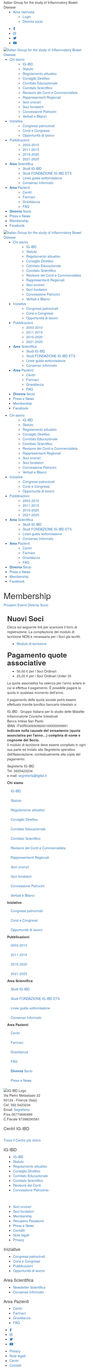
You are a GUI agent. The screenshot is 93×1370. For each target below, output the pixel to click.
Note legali (21, 1235)
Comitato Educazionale (28, 829)
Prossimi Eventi (15, 605)
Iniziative (14, 902)
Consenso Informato (26, 1017)
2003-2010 (19, 945)
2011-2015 (19, 954)
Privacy (18, 1239)
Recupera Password (28, 1220)
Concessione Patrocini (27, 885)
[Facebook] (14, 28)
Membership (22, 1216)
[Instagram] (14, 33)
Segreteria (22, 1109)
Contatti (19, 1230)
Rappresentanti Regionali (30, 857)
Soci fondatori (21, 876)
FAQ (14, 1061)
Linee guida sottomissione (30, 1008)
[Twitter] (14, 38)
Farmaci (17, 1042)
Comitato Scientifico (26, 838)
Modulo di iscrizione (31, 643)
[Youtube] (15, 42)
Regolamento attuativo (28, 810)
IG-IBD (16, 791)
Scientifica (20, 980)
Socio (21, 1070)
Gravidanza (19, 1052)
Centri (15, 1033)
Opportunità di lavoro (26, 929)
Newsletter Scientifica (29, 1287)
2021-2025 (19, 973)
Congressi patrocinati (27, 910)
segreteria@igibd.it (32, 775)
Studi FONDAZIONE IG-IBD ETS (35, 998)
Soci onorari (20, 866)
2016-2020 (19, 964)
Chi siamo (15, 782)
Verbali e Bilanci (23, 895)
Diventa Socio (38, 605)
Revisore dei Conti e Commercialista (38, 847)
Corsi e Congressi (24, 920)
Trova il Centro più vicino (22, 1140)
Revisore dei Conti (27, 1185)
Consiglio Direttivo (24, 819)
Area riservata (23, 11)
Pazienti (17, 1024)
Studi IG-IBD (20, 989)
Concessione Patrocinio (31, 1190)
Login (27, 16)
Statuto (16, 800)
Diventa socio (33, 21)
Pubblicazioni (18, 936)
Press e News (21, 1080)
